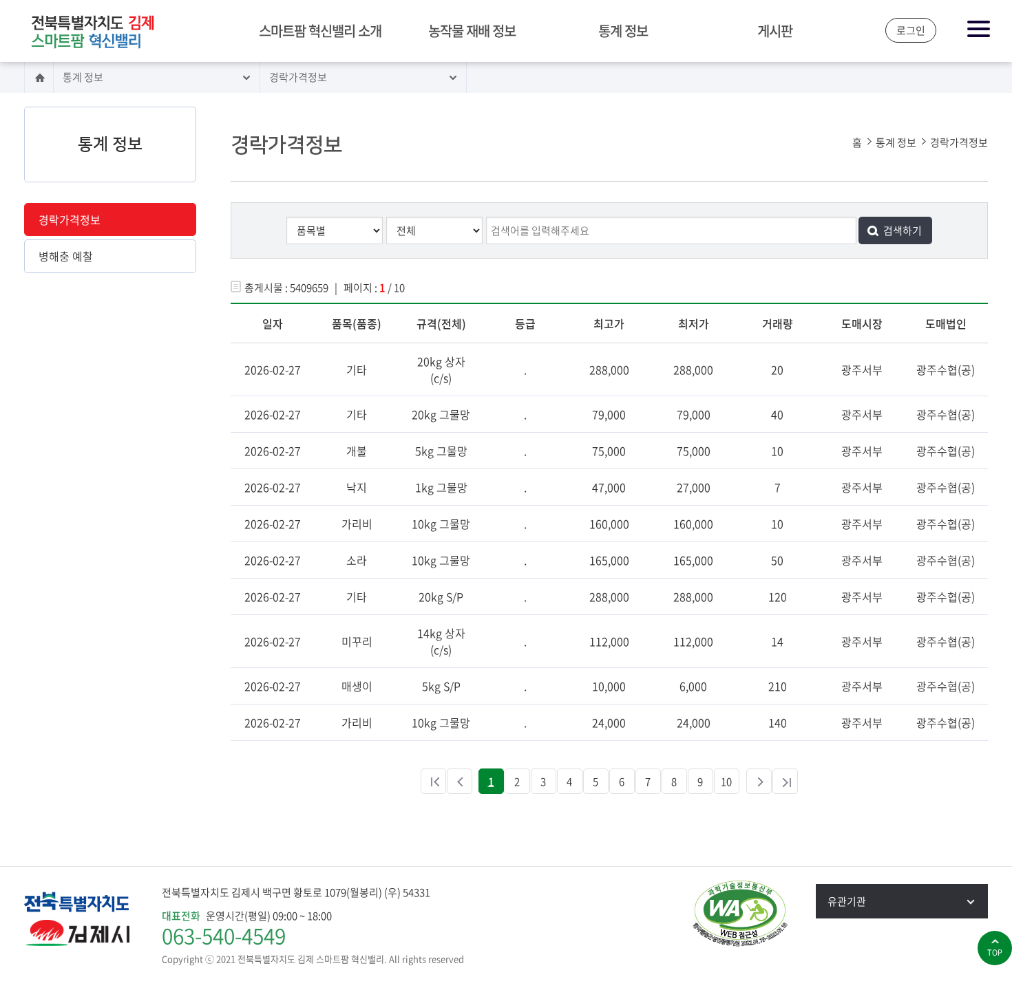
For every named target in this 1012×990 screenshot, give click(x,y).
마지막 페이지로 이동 (785, 781)
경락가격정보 (298, 77)
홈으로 (39, 77)
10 (726, 781)
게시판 (774, 31)
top (994, 952)
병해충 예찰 (66, 256)
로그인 (910, 30)
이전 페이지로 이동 (459, 781)
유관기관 (846, 901)
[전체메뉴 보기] (979, 30)
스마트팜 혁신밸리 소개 (320, 31)
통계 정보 (623, 31)
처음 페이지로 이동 (433, 781)
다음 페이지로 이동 (759, 781)
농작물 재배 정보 (472, 31)
